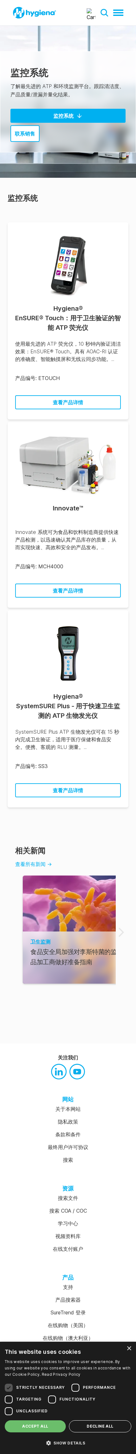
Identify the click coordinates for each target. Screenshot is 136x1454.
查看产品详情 (68, 402)
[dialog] (68, 1398)
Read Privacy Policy (61, 1374)
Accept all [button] (35, 1426)
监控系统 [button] (63, 116)
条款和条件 (68, 1134)
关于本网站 (68, 1109)
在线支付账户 (68, 1249)
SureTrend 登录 (68, 1312)
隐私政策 (68, 1121)
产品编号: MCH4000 (39, 566)
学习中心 (68, 1223)
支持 (68, 1287)
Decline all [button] (100, 1426)
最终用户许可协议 (68, 1147)
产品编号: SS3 (31, 766)
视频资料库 (68, 1236)
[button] (104, 13)
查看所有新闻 (33, 864)
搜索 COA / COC (68, 1211)
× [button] (129, 1348)
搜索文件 (68, 1198)
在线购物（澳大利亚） (68, 1338)
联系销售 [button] (25, 133)
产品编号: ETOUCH (37, 378)
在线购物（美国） (68, 1325)
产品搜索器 (68, 1300)
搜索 (68, 1160)
